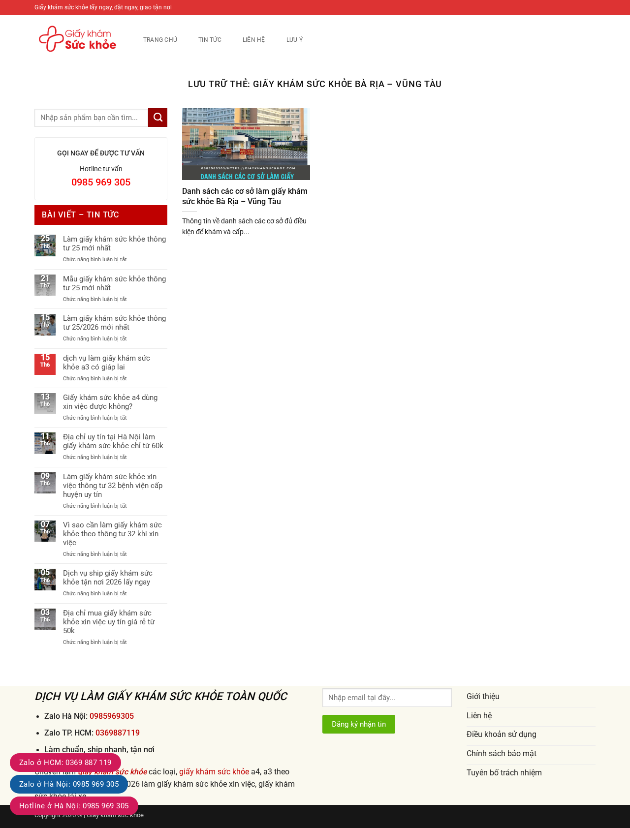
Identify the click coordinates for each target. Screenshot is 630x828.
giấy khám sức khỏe (214, 771)
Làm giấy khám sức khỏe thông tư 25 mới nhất (114, 243)
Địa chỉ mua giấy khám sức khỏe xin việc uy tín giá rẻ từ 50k (109, 622)
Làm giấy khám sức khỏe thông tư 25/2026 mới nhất (114, 323)
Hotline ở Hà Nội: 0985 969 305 (74, 805)
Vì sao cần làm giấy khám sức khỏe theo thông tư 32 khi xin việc (112, 534)
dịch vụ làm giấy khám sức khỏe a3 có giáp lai (106, 362)
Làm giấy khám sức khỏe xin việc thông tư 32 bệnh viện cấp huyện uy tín (112, 485)
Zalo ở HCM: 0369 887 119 (65, 762)
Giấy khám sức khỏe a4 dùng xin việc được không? (110, 402)
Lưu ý (294, 39)
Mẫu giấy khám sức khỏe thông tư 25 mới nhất (114, 283)
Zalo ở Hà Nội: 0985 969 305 (69, 784)
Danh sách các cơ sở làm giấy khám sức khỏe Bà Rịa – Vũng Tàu (245, 196)
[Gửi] (157, 117)
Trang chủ (160, 39)
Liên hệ (254, 39)
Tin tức (209, 39)
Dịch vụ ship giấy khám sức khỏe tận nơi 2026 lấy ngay (108, 577)
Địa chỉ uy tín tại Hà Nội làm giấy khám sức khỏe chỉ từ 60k (113, 441)
